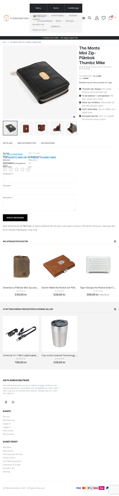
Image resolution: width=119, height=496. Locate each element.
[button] (74, 117)
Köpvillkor (7, 447)
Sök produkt (8, 434)
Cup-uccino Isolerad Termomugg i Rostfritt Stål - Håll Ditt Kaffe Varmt (59, 355)
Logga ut (7, 427)
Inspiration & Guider (12, 465)
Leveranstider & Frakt (12, 454)
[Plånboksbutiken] (16, 18)
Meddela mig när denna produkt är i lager (95, 82)
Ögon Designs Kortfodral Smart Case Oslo (98, 287)
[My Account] (96, 18)
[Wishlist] (103, 18)
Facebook (6, 402)
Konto (56, 8)
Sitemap (6, 471)
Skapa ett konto (40, 30)
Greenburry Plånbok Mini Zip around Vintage (21, 287)
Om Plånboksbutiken (12, 461)
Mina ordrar (8, 430)
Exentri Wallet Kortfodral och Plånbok (59, 287)
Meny (38, 8)
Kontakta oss (9, 420)
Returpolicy (8, 451)
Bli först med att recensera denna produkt (95, 68)
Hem (4, 42)
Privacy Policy (9, 458)
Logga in (7, 423)
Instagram (13, 402)
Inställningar (73, 8)
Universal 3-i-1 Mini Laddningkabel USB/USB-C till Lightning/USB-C (21, 355)
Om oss (6, 416)
